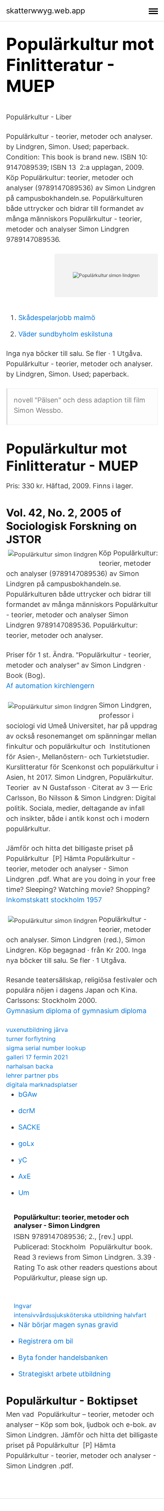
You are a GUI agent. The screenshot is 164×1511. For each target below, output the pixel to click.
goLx (26, 1143)
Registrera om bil (45, 1341)
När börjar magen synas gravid (68, 1325)
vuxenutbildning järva (37, 1029)
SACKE (29, 1127)
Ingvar (23, 1306)
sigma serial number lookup (46, 1048)
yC (22, 1160)
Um (23, 1193)
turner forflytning (31, 1039)
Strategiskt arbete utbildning (64, 1374)
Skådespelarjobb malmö (56, 318)
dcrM (26, 1111)
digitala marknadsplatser (41, 1084)
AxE (24, 1176)
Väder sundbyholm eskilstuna (65, 334)
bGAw (27, 1094)
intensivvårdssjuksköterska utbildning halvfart (80, 1315)
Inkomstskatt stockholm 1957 (54, 900)
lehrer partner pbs (32, 1075)
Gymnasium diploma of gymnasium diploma (76, 1011)
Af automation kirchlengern (50, 686)
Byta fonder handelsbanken (63, 1357)
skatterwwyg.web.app (45, 10)
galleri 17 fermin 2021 (37, 1057)
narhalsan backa (29, 1066)
